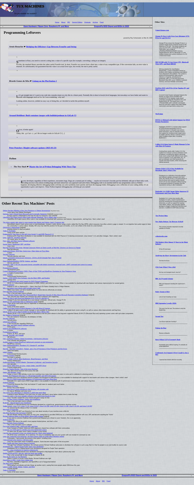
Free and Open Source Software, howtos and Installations (21, 399)
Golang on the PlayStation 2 (44, 81)
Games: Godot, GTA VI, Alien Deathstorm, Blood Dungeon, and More (25, 359)
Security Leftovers (9, 254)
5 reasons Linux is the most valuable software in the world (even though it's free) (29, 396)
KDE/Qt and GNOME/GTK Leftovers (15, 328)
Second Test (159, 316)
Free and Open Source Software (13, 291)
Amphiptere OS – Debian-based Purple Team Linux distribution (23, 446)
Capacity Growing (8, 355)
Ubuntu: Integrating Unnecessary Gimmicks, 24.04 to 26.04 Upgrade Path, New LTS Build (32, 258)
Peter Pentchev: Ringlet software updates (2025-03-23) (32, 148)
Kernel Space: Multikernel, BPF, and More (16, 244)
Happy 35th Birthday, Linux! (12, 372)
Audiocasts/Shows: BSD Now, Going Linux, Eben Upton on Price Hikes (26, 251)
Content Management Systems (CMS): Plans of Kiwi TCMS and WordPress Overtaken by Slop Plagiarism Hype (39, 271)
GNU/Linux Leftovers (10, 322)
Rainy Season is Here (162, 292)
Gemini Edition (77, 22)
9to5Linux (159, 114)
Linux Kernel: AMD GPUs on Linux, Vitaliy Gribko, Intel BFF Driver (24, 366)
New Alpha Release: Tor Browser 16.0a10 (169, 221)
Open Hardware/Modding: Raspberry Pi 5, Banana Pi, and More (23, 345)
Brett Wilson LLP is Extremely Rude (167, 339)
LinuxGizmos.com (162, 30)
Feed (102, 22)
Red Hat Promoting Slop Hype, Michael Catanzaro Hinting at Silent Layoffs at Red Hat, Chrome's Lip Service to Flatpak (42, 248)
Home (57, 22)
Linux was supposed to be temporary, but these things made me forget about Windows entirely (33, 436)
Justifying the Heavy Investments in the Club (170, 255)
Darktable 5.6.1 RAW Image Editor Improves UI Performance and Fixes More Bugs (171, 192)
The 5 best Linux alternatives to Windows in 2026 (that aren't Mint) (24, 393)
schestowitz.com (161, 236)
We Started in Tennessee (11, 315)
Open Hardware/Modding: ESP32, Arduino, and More (20, 261)
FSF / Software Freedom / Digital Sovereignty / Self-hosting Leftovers (25, 339)
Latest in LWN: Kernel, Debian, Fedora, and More (19, 467)
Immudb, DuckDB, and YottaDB (13, 335)
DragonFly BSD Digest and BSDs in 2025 (111, 26)
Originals (87, 22)
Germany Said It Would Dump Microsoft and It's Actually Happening (25, 214)
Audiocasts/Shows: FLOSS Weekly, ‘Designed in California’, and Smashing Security (30, 362)
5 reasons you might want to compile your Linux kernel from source (25, 430)
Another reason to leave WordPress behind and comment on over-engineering (28, 342)
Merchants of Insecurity (10, 409)
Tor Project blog (161, 216)
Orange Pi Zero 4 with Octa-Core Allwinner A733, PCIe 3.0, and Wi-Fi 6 (26, 298)
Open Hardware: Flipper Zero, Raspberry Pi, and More (46, 26)
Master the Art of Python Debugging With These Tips (52, 167)
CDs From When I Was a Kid (165, 267)
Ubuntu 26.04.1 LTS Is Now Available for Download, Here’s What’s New (169, 169)
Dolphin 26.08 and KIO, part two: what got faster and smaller (22, 453)
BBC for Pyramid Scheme (164, 279)
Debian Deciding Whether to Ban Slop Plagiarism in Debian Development (26, 210)
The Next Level (8, 463)
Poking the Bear (160, 328)
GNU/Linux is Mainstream (11, 227)
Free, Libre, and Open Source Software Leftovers (19, 241)
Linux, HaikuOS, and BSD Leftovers (14, 237)
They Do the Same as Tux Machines (15, 457)
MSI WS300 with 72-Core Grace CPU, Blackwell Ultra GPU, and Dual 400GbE (171, 63)
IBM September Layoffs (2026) (165, 303)
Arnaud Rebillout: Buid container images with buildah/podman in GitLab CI (42, 115)
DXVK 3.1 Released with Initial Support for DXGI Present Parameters (25, 281)
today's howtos (8, 275)
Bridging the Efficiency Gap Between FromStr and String (51, 47)
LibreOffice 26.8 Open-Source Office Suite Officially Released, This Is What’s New (30, 217)
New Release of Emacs (10, 386)
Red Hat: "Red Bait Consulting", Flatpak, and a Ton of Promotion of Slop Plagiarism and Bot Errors (35, 349)
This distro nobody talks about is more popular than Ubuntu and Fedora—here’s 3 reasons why (33, 222)
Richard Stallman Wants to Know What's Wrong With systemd (23, 416)
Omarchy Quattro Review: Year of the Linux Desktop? (20, 369)
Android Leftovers (8, 285)
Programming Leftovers (10, 268)
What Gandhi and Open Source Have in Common (19, 443)
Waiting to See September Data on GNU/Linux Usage (20, 302)
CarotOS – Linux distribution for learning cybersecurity (20, 450)
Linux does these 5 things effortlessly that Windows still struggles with (26, 389)
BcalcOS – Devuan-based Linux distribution (17, 403)
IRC (68, 22)
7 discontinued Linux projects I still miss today (18, 440)
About (63, 22)
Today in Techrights (9, 231)
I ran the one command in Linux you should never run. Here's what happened (28, 433)
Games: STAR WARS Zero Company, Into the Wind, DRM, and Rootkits (26, 278)
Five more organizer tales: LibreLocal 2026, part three (20, 426)
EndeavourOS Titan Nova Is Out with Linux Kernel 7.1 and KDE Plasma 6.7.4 (28, 234)
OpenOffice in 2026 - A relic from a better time (18, 460)
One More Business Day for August (14, 413)
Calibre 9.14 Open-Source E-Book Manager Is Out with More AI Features (26, 308)
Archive (95, 22)
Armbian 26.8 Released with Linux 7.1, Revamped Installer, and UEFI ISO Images (29, 376)
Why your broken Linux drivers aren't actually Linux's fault (21, 288)
